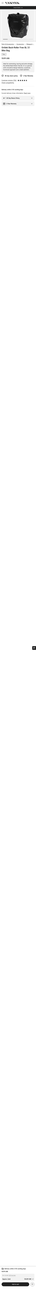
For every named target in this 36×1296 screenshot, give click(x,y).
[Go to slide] (10, 39)
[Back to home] (12, 3)
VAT (10, 1275)
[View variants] (2, 40)
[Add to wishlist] (32, 1284)
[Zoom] (18, 25)
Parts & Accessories (8, 44)
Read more (27, 93)
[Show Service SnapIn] (34, 648)
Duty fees (13, 1275)
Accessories (20, 44)
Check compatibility (8, 83)
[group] (18, 25)
